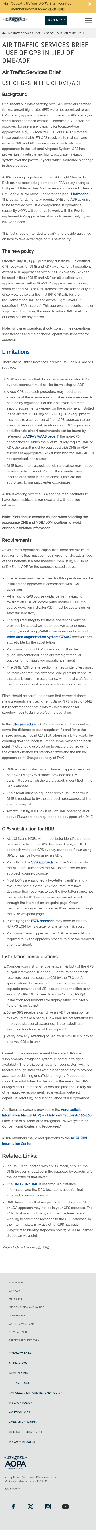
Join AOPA (15, 1290)
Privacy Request (22, 1442)
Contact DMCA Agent (25, 1432)
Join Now (56, 20)
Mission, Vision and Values (26, 1307)
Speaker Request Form (24, 1340)
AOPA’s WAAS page (40, 436)
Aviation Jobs (19, 1412)
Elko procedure (24, 724)
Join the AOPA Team (21, 1323)
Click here (56, 9)
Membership (17, 1299)
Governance (17, 1315)
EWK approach (42, 921)
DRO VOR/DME (26, 1184)
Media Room (18, 1363)
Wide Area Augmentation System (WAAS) (39, 637)
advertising (18, 1373)
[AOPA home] (15, 21)
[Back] (5, 33)
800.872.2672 (12, 1488)
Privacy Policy (20, 1402)
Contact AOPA (20, 1353)
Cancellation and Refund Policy (35, 1392)
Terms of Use (19, 1383)
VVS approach (42, 862)
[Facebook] (13, 1507)
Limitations (79, 194)
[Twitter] (30, 1507)
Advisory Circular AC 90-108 (70, 1115)
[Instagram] (48, 1507)
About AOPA (16, 1282)
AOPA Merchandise (23, 1422)
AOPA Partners (18, 1332)
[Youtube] (65, 1507)
